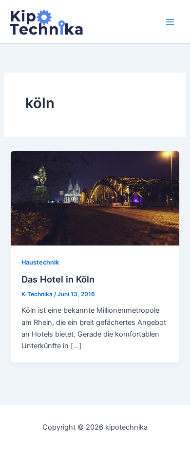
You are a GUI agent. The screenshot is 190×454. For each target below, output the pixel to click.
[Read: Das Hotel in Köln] (95, 197)
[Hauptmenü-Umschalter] (170, 22)
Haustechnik (40, 262)
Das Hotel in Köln (58, 279)
